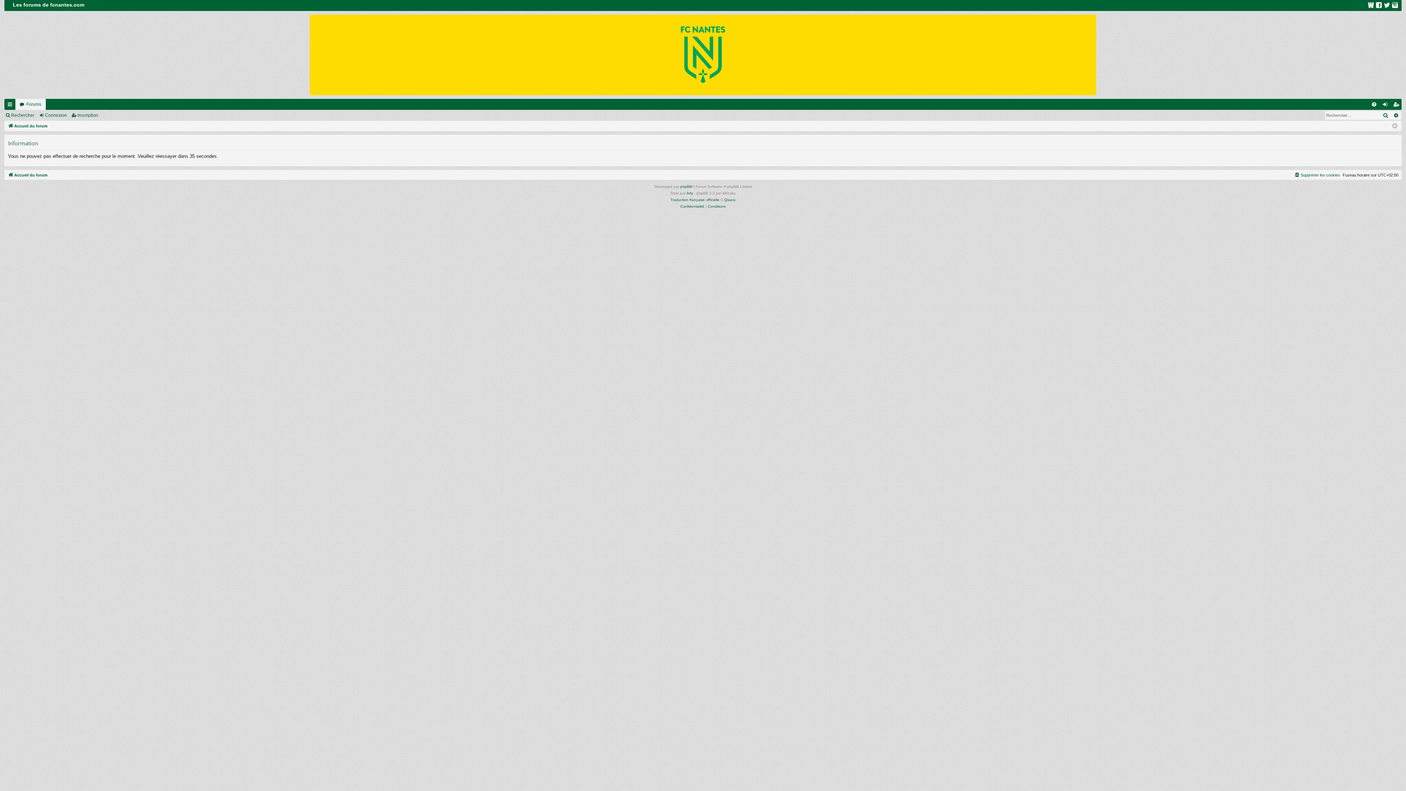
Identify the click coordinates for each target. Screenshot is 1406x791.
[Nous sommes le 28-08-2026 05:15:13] (1394, 126)
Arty (690, 193)
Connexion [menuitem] (1387, 106)
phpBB (686, 187)
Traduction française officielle (694, 200)
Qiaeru (730, 200)
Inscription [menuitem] (1398, 106)
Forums (33, 104)
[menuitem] (1374, 104)
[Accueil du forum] (703, 55)
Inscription (88, 115)
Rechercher (22, 115)
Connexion (56, 115)
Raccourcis (11, 106)
